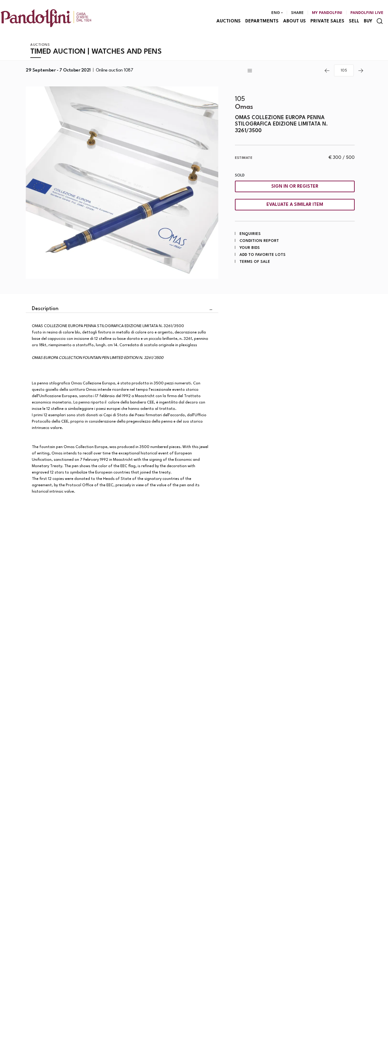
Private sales (327, 21)
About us (294, 21)
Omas (244, 107)
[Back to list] (283, 71)
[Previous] (327, 71)
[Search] (379, 21)
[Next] (361, 71)
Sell (354, 21)
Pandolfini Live (366, 13)
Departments (262, 21)
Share (297, 13)
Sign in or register (294, 186)
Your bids (249, 248)
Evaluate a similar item (294, 205)
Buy (368, 21)
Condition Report (259, 241)
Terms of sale (254, 262)
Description (45, 308)
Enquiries (250, 234)
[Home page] (46, 18)
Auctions (228, 21)
